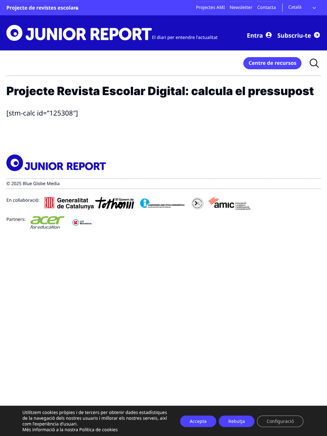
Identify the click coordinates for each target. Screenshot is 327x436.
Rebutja (236, 421)
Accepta (198, 421)
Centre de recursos (272, 62)
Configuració (280, 421)
